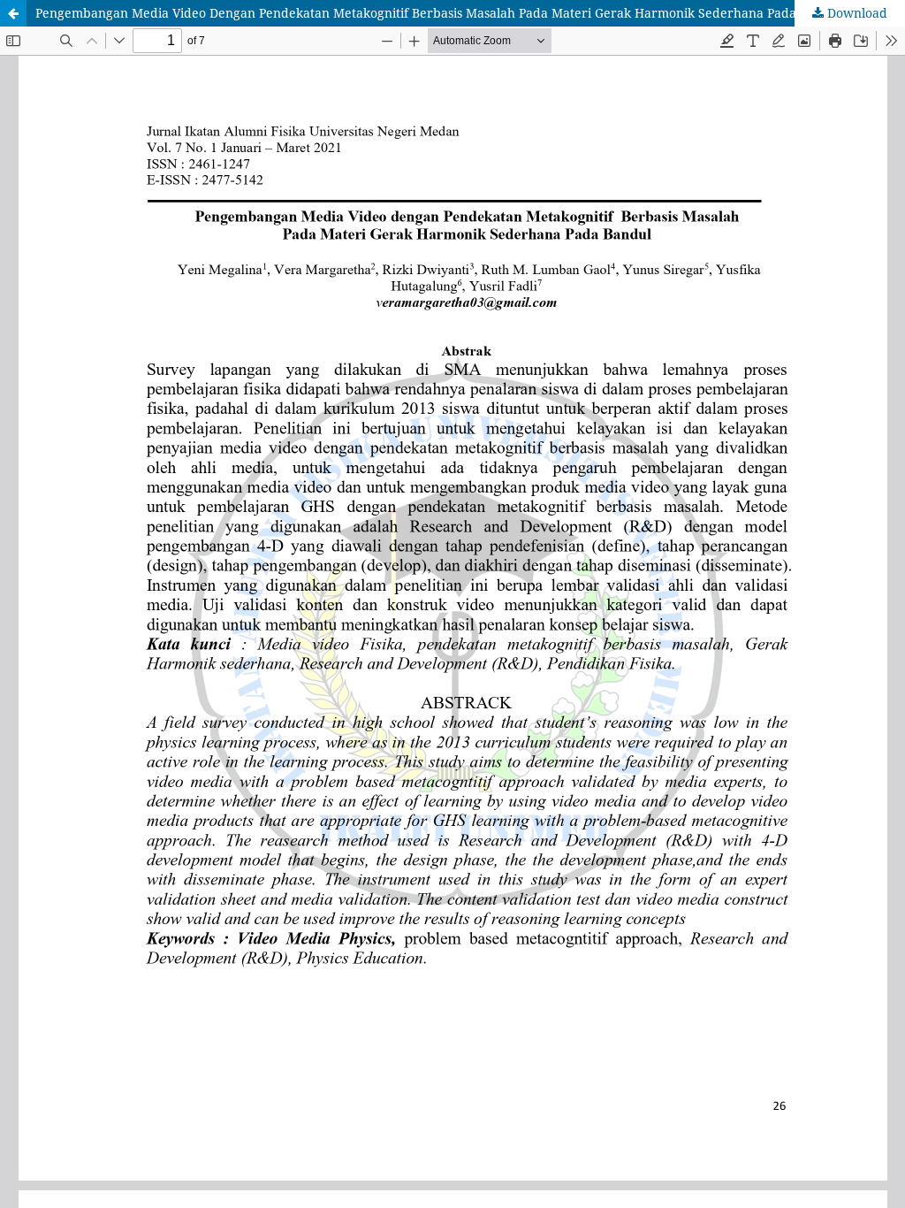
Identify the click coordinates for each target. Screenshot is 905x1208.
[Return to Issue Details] (13, 13)
